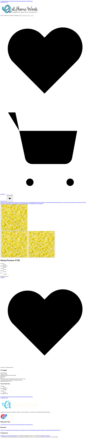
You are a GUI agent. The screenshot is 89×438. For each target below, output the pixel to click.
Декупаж (21, 203)
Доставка (11, 1)
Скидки (15, 1)
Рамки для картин (77, 202)
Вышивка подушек (27, 203)
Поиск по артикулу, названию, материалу (10, 15)
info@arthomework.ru (12, 435)
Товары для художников (19, 202)
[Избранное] (44, 104)
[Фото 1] (14, 244)
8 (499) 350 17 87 (4, 2)
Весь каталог (3, 201)
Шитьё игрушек (35, 203)
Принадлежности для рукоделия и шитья (64, 202)
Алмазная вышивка (50, 202)
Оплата (7, 1)
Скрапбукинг (43, 202)
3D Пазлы (84, 202)
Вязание (41, 203)
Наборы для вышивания (6, 202)
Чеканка (17, 203)
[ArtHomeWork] (20, 14)
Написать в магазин (45, 435)
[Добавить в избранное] (44, 366)
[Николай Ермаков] (7, 419)
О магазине (3, 1)
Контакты (30, 1)
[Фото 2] (41, 244)
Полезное (19, 1)
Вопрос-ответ (25, 1)
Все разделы (57, 430)
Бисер (13, 202)
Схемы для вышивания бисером (32, 202)
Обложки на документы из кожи (8, 203)
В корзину (3, 277)
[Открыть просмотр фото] (14, 217)
